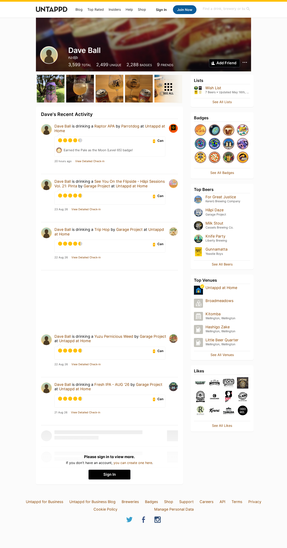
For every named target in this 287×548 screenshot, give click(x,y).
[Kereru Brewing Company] (214, 411)
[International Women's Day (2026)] (242, 144)
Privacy (254, 501)
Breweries (130, 501)
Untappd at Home (131, 186)
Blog (79, 9)
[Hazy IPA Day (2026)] (200, 130)
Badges (151, 501)
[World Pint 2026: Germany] (200, 144)
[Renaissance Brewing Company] (200, 411)
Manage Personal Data (174, 509)
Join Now (184, 10)
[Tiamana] (228, 411)
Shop (142, 9)
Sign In (161, 10)
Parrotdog (130, 126)
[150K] (200, 157)
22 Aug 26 (61, 257)
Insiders (115, 9)
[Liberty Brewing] (200, 383)
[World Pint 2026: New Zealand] (214, 144)
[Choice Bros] (242, 411)
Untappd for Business (44, 501)
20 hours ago (63, 161)
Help (129, 9)
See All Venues (222, 355)
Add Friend (226, 63)
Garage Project (97, 186)
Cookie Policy (105, 509)
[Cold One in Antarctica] (228, 144)
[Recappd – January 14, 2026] (242, 157)
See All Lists (222, 102)
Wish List (213, 88)
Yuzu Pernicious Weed (113, 336)
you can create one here (132, 463)
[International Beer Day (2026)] (214, 130)
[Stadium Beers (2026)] (228, 157)
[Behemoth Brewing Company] (214, 383)
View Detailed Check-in (89, 161)
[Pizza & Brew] (214, 157)
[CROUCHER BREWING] (214, 397)
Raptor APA (104, 126)
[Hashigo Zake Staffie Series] (228, 397)
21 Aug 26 (60, 412)
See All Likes (222, 425)
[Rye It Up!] (228, 130)
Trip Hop (102, 229)
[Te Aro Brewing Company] (242, 397)
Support (186, 501)
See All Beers (222, 264)
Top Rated (95, 9)
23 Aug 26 (61, 209)
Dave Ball (62, 126)
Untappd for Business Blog (92, 501)
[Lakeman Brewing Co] (242, 383)
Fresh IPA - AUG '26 (111, 384)
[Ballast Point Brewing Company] (200, 397)
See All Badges (222, 173)
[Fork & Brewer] (228, 383)
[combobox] (226, 8)
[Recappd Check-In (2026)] (242, 130)
